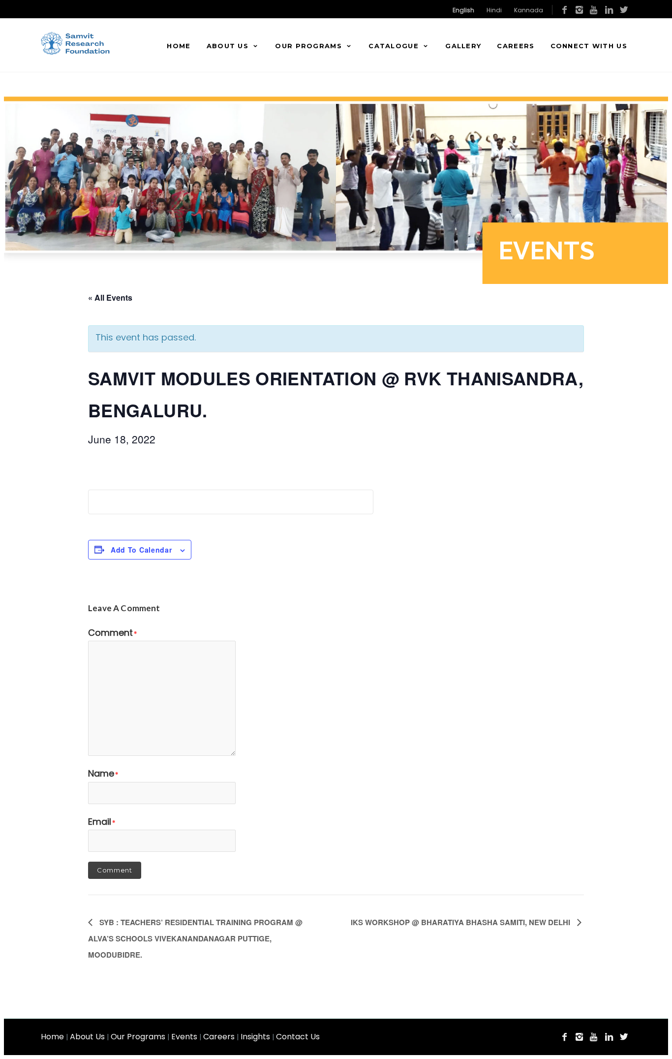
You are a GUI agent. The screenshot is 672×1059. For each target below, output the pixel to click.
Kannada (528, 10)
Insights (255, 1036)
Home (178, 46)
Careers (515, 46)
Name (103, 773)
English (463, 10)
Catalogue (393, 46)
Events (184, 1036)
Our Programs (308, 46)
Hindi (494, 10)
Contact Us (298, 1036)
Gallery (463, 46)
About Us (227, 46)
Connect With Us (589, 46)
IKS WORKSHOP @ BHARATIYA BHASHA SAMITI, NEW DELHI (461, 922)
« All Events (110, 297)
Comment (112, 632)
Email (101, 821)
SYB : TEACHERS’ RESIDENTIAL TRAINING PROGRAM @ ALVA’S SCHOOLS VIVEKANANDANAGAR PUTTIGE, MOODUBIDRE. (195, 938)
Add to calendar (141, 550)
